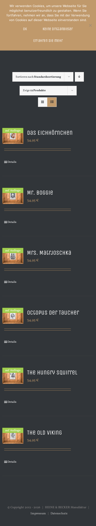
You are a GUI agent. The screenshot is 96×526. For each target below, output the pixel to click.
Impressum (38, 513)
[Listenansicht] (51, 102)
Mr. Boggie (40, 192)
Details (11, 162)
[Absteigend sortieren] (79, 77)
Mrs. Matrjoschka (49, 252)
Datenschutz (59, 513)
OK (25, 29)
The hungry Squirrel (52, 372)
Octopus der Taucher (53, 312)
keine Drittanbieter (58, 29)
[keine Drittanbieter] (90, 25)
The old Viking (44, 432)
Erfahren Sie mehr (48, 40)
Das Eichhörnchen (50, 132)
